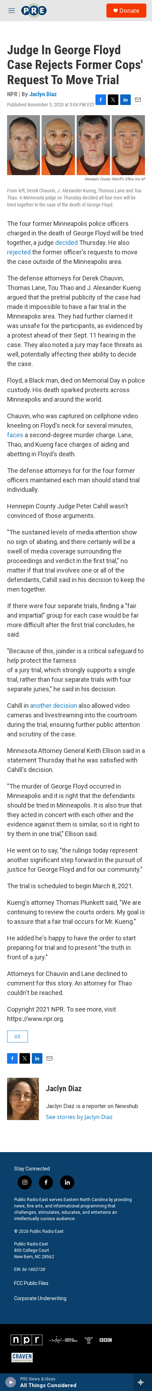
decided (66, 242)
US (17, 1036)
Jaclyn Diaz (43, 94)
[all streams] (142, 1382)
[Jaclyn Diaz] (23, 1099)
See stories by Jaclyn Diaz (79, 1117)
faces (15, 435)
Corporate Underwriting (40, 1298)
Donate (129, 10)
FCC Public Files (31, 1283)
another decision (53, 705)
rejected (19, 252)
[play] (10, 1382)
